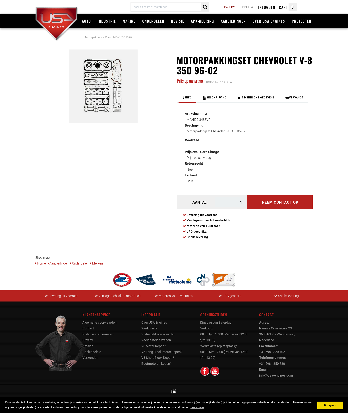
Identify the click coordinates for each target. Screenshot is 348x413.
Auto (86, 21)
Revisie (177, 21)
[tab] (187, 98)
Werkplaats (149, 328)
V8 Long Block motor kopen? (161, 352)
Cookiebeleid (91, 352)
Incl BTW (229, 7)
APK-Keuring (202, 21)
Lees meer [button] (197, 407)
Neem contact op (280, 202)
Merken (97, 263)
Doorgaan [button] (330, 405)
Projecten (301, 21)
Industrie (107, 21)
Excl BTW (247, 7)
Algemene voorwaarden (99, 322)
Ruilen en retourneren (97, 334)
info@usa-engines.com (276, 375)
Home (41, 263)
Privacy (87, 340)
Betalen (87, 346)
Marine (129, 21)
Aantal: (200, 202)
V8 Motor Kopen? (153, 346)
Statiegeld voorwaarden (158, 334)
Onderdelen (153, 21)
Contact (88, 328)
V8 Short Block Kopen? (157, 358)
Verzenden (90, 358)
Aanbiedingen (233, 21)
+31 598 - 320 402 (272, 352)
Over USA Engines (268, 21)
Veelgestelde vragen (156, 340)
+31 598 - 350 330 (272, 363)
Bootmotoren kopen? (156, 363)
